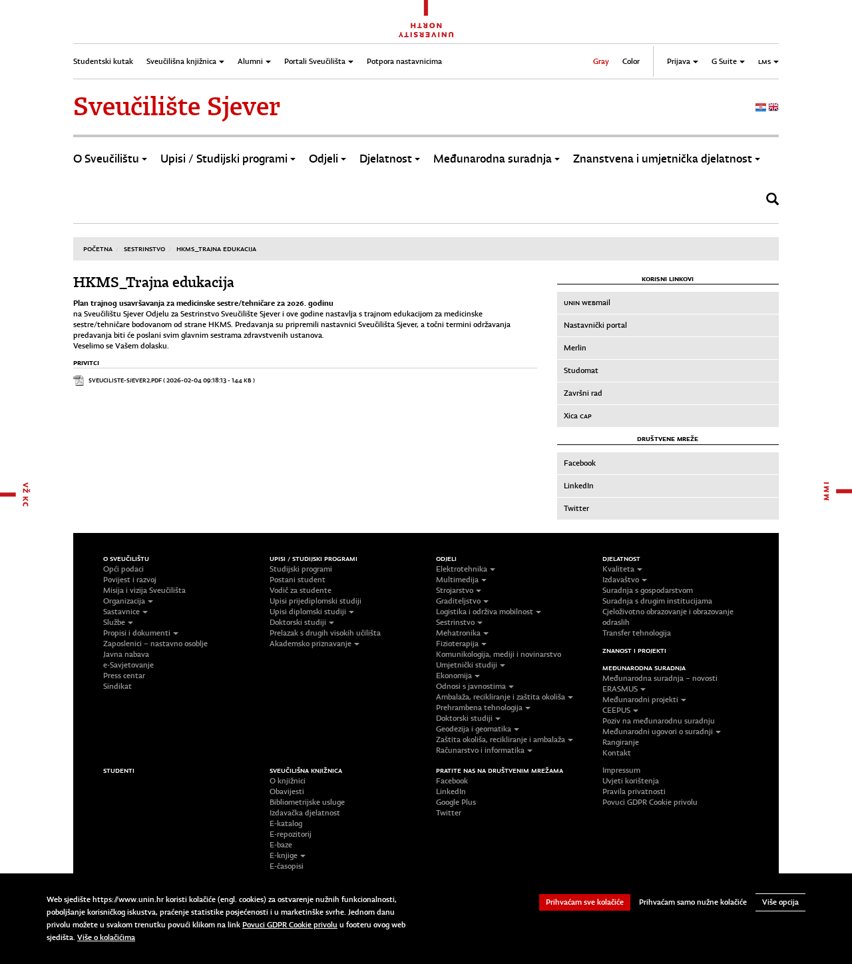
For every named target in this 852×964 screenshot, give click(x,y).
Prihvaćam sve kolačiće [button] (585, 902)
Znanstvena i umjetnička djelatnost (662, 159)
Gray (601, 61)
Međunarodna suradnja (492, 159)
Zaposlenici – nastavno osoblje (155, 643)
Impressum (621, 770)
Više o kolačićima (106, 937)
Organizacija (124, 601)
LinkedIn (579, 485)
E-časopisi (287, 866)
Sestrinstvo (144, 248)
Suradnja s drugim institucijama (657, 601)
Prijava (678, 61)
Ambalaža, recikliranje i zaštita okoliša (500, 697)
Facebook (580, 463)
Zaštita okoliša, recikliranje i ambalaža (500, 739)
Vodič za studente (300, 590)
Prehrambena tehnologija (479, 707)
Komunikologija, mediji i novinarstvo (498, 654)
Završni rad (583, 393)
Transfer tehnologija (636, 633)
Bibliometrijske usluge (307, 802)
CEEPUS (616, 710)
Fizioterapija (457, 643)
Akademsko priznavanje (310, 643)
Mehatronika (458, 633)
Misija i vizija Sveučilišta (144, 590)
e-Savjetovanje (128, 665)
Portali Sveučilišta (314, 61)
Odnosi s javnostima (471, 686)
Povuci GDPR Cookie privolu (650, 802)
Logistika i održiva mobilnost (484, 611)
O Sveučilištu (106, 159)
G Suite (724, 61)
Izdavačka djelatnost (305, 812)
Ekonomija (454, 675)
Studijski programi (301, 569)
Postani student (297, 579)
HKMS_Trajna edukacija (216, 248)
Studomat (581, 370)
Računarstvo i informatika (480, 750)
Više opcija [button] (780, 902)
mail (587, 302)
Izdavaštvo (620, 579)
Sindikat (117, 686)
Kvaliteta (618, 569)
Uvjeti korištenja (630, 780)
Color (631, 61)
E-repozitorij (291, 834)
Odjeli (323, 159)
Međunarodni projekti (640, 699)
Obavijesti (287, 791)
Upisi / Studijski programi (224, 159)
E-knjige (284, 855)
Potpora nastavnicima (404, 61)
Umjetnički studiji (466, 665)
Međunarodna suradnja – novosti (660, 678)
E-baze (281, 844)
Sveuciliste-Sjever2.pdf (125, 380)
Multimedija (457, 579)
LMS (764, 61)
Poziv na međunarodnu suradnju (658, 720)
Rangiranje (620, 742)
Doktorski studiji (298, 622)
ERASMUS (620, 689)
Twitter (576, 508)
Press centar (124, 675)
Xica (578, 415)
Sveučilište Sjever (176, 107)
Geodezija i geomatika (473, 728)
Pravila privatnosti (634, 791)
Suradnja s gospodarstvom (647, 590)
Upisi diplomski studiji (308, 611)
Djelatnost (385, 159)
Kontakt (616, 752)
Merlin (575, 347)
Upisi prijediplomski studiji (315, 601)
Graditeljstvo (458, 601)
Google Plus (456, 802)
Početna (97, 248)
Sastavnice (121, 611)
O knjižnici (288, 780)
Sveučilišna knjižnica (181, 61)
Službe (114, 622)
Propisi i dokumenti (136, 633)
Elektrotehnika (461, 569)
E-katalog (286, 823)
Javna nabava (126, 654)
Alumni (250, 61)
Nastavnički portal (595, 325)
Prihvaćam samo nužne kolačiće (693, 902)
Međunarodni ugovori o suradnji (657, 731)
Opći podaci (123, 569)
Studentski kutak (103, 61)
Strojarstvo (454, 590)
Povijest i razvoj (129, 579)
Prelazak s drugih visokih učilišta (325, 633)
